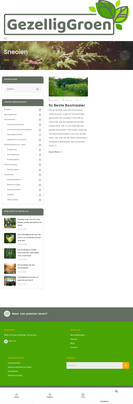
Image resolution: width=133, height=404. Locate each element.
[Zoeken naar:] (22, 90)
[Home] (16, 394)
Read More (54, 153)
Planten (50, 397)
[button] (116, 391)
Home (6, 60)
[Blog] (83, 394)
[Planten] (50, 394)
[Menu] (5, 38)
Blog (83, 397)
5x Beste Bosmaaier (67, 105)
